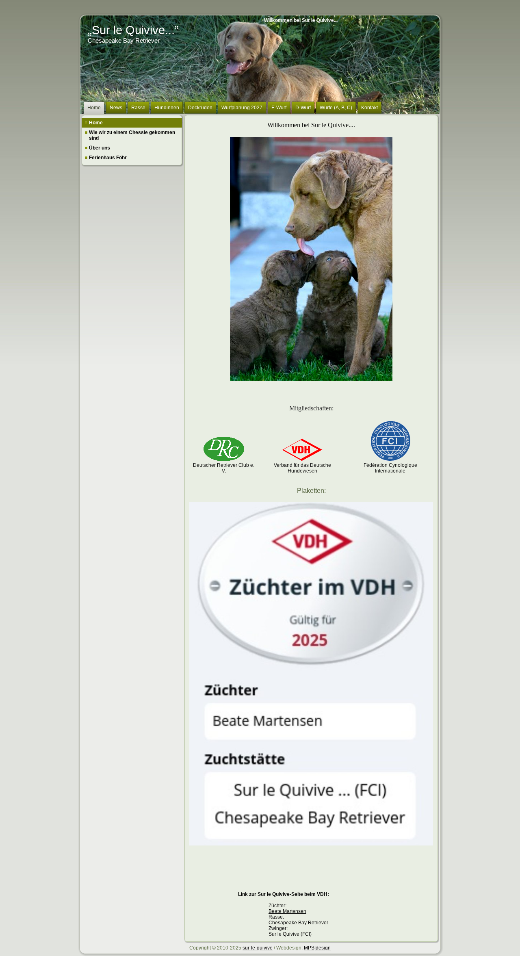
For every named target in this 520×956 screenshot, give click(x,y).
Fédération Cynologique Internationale (390, 468)
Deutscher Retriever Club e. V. (223, 468)
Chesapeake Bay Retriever (298, 923)
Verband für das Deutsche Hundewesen (302, 468)
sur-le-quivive (258, 948)
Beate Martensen (287, 911)
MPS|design (317, 948)
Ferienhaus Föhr (108, 157)
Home (96, 123)
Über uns (99, 148)
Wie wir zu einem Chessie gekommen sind (132, 135)
